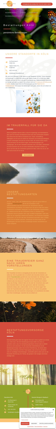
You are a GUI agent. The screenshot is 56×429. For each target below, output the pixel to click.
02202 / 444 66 (47, 4)
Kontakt (38, 16)
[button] (53, 409)
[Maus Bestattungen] (9, 4)
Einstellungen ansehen (46, 423)
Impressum (45, 426)
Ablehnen (34, 423)
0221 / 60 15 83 (39, 4)
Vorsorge (23, 12)
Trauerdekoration (10, 12)
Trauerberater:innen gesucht (13, 16)
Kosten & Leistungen (36, 9)
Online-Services (33, 12)
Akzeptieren (25, 423)
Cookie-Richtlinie (30, 426)
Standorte (29, 16)
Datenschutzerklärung (38, 426)
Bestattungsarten (22, 9)
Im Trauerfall (9, 9)
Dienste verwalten (24, 419)
